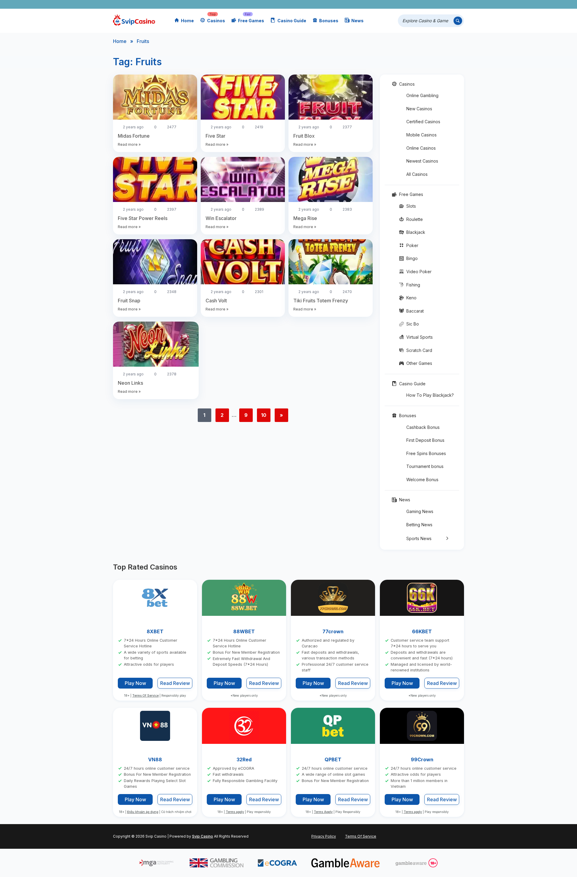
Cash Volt (216, 301)
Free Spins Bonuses (426, 453)
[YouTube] (423, 4)
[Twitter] (414, 4)
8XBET (155, 631)
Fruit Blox (304, 136)
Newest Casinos (422, 160)
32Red (244, 759)
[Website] (458, 4)
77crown (332, 631)
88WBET (244, 631)
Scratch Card (419, 350)
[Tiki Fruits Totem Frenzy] (330, 262)
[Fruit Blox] (330, 98)
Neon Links (130, 383)
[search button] (457, 21)
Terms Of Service (145, 696)
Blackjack (415, 232)
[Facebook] (406, 4)
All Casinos (417, 174)
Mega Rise (305, 218)
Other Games (419, 363)
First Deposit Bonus (425, 440)
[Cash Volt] (243, 262)
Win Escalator (221, 218)
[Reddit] (449, 4)
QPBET (333, 759)
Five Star (215, 136)
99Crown (422, 759)
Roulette (414, 219)
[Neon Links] (156, 345)
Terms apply (235, 812)
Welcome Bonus (422, 479)
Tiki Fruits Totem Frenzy (320, 301)
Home (187, 20)
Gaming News (419, 511)
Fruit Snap (129, 301)
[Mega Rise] (330, 180)
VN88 (155, 759)
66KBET (422, 631)
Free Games (251, 20)
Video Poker (419, 271)
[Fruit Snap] (155, 262)
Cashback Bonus (423, 427)
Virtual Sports (419, 337)
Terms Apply (323, 812)
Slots (411, 206)
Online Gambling (422, 95)
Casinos (216, 20)
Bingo (412, 258)
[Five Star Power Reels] (155, 180)
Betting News (419, 524)
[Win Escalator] (243, 180)
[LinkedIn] (440, 4)
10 (263, 415)
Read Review (175, 683)
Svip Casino (202, 836)
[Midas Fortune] (155, 98)
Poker (412, 245)
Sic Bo (412, 323)
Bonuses (328, 20)
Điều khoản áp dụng (142, 812)
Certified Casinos (423, 121)
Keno (411, 297)
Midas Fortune (134, 136)
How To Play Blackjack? (430, 395)
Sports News (419, 538)
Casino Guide (291, 20)
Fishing (413, 284)
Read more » (129, 144)
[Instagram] (432, 4)
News (357, 20)
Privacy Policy (323, 836)
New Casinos (419, 108)
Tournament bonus (425, 466)
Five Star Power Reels (142, 218)
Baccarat (415, 310)
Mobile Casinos (421, 134)
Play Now (135, 683)
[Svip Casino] (134, 20)
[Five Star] (243, 98)
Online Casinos (421, 148)
